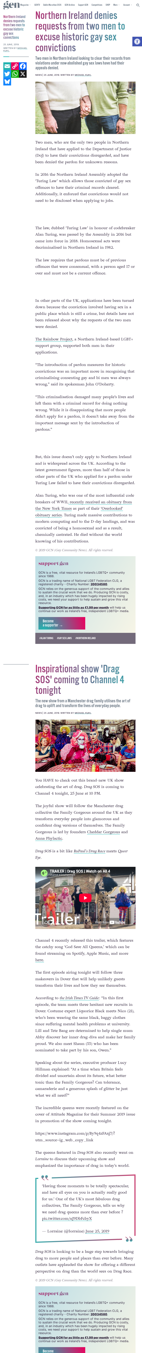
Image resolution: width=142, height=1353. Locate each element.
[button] (137, 41)
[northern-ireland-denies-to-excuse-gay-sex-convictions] (85, 108)
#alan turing (46, 638)
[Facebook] (23, 66)
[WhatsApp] (15, 74)
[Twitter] (7, 74)
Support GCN (83, 5)
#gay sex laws (64, 638)
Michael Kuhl (83, 75)
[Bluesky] (7, 81)
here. (39, 960)
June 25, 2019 (97, 1231)
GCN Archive (70, 5)
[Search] (138, 5)
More (115, 5)
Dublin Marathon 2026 (52, 5)
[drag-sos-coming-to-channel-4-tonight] (85, 746)
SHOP (108, 5)
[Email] (7, 66)
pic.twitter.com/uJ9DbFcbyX (67, 1218)
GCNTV (37, 5)
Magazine (24, 5)
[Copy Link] (15, 66)
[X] (23, 74)
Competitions (97, 5)
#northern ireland (85, 638)
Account (126, 5)
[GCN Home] (11, 5)
